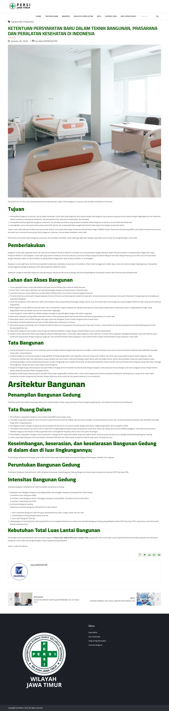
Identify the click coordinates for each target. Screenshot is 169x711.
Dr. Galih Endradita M (19, 546)
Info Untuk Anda (94, 636)
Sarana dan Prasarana (22, 22)
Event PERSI (92, 632)
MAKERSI (66, 16)
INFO (99, 16)
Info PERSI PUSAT (128, 16)
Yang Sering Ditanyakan (97, 640)
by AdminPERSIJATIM (46, 41)
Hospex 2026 (111, 16)
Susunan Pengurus (95, 645)
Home (38, 16)
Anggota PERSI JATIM (83, 16)
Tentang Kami (51, 16)
